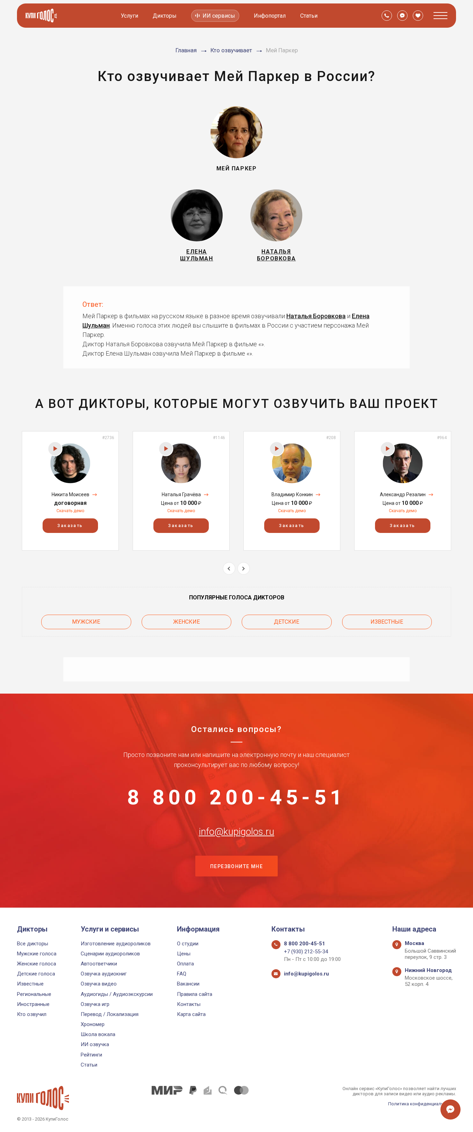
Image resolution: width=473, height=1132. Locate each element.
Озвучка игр (95, 1004)
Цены (183, 954)
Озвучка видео (99, 984)
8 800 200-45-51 (236, 797)
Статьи (309, 15)
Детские (286, 621)
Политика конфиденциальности (422, 1103)
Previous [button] (229, 568)
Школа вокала (98, 1034)
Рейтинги (91, 1055)
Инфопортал (270, 15)
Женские (186, 621)
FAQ (181, 974)
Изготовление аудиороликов (116, 944)
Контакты (188, 1004)
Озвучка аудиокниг (104, 974)
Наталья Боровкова (316, 316)
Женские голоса (36, 964)
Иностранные (33, 1004)
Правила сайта (194, 994)
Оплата (185, 964)
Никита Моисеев (70, 494)
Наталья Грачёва (181, 494)
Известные (387, 621)
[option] (70, 491)
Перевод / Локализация (110, 1014)
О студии (187, 944)
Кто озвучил (31, 1014)
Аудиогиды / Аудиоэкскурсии (117, 994)
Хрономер (93, 1024)
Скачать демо (70, 510)
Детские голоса (36, 974)
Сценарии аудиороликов (110, 954)
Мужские (86, 621)
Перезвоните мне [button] (236, 866)
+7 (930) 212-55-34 (306, 951)
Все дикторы (32, 944)
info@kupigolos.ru (236, 832)
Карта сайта (191, 1014)
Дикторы (165, 15)
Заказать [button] (70, 525)
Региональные (34, 994)
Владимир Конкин (292, 494)
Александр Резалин (403, 494)
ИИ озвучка (95, 1044)
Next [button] (243, 568)
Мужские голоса (36, 954)
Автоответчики (99, 964)
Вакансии (188, 984)
